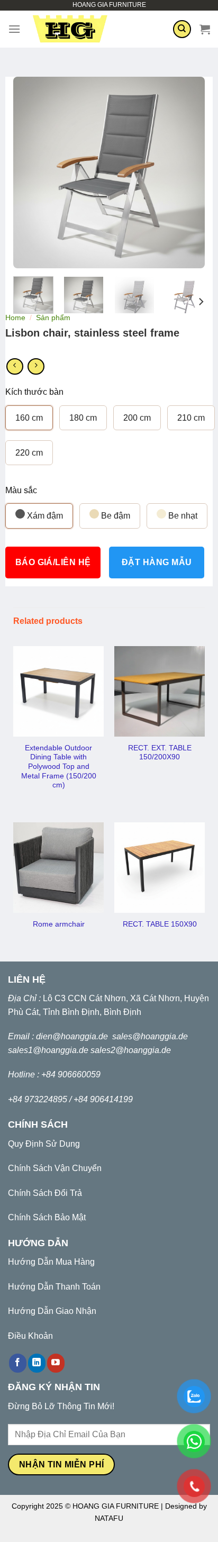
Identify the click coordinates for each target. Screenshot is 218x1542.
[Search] (182, 29)
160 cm (29, 417)
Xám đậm (44, 515)
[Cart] (204, 29)
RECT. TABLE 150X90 (160, 924)
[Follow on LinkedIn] (37, 1363)
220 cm (29, 452)
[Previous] (30, 172)
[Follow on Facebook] (17, 1363)
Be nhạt (181, 515)
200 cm (137, 417)
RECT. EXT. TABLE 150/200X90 (160, 752)
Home (15, 318)
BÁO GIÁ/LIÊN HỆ (53, 562)
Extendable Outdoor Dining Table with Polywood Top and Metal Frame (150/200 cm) (58, 767)
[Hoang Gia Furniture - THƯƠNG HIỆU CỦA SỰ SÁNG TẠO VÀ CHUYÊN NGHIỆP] (96, 29)
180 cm (83, 417)
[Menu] (14, 29)
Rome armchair (59, 924)
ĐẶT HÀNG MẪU (157, 562)
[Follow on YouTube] (56, 1363)
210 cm (191, 417)
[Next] (187, 172)
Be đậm (114, 515)
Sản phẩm (53, 318)
